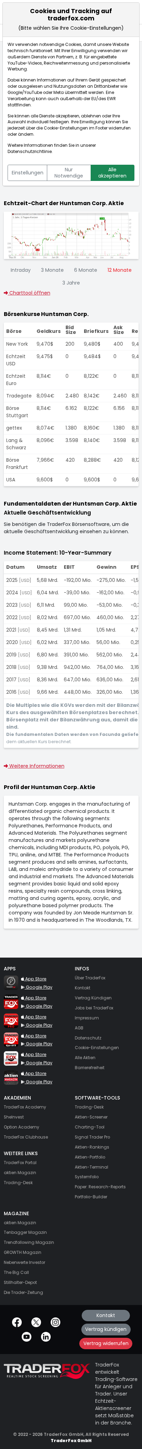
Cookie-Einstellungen (66, 128)
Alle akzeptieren (112, 172)
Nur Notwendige (68, 172)
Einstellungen (27, 172)
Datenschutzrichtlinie (30, 151)
